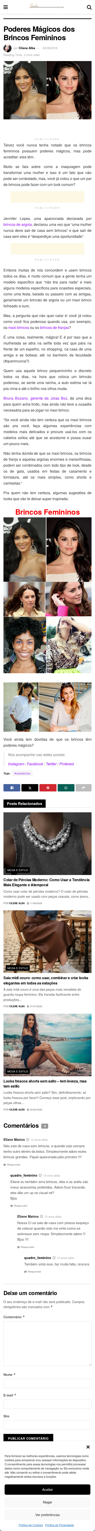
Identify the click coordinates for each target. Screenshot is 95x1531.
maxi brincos (18, 327)
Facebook (35, 763)
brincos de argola (17, 224)
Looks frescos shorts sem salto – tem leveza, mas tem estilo (45, 1083)
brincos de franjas (54, 327)
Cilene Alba (27, 48)
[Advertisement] (47, 128)
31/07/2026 (35, 1006)
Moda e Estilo (17, 870)
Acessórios (22, 773)
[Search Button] (89, 7)
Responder (14, 1164)
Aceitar (47, 1489)
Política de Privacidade (59, 1525)
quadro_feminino (23, 1175)
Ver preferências (47, 1514)
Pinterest (66, 763)
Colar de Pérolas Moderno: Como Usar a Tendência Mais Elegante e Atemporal (46, 882)
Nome (9, 1374)
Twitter (51, 763)
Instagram (16, 763)
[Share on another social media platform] (84, 787)
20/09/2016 (50, 48)
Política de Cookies (31, 1525)
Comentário (14, 1317)
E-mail (9, 1395)
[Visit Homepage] (47, 7)
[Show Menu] (5, 7)
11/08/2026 (35, 903)
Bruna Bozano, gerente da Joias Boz (35, 398)
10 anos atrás (39, 1139)
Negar (47, 1502)
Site (6, 1416)
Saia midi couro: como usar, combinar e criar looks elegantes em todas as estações (45, 980)
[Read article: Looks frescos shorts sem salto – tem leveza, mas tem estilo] (47, 1045)
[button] (88, 1447)
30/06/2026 (35, 1109)
